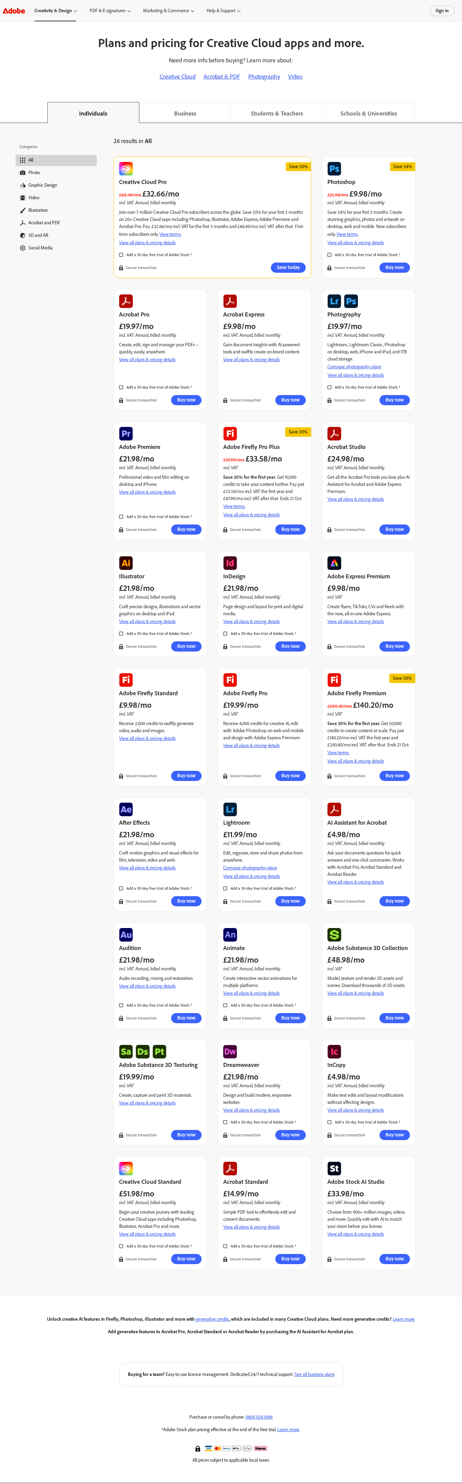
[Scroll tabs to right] (456, 112)
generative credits (212, 1319)
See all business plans (314, 1374)
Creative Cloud (177, 76)
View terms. (170, 234)
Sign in (442, 11)
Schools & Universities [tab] (369, 113)
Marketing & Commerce (166, 11)
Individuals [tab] (93, 113)
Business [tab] (185, 113)
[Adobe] (14, 10)
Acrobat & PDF (222, 76)
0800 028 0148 (259, 1417)
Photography (264, 76)
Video (295, 76)
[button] (198, 1448)
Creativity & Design (53, 11)
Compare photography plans (354, 367)
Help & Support (221, 11)
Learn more (404, 1319)
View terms (347, 234)
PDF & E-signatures (107, 11)
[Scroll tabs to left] (5, 112)
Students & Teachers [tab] (277, 113)
